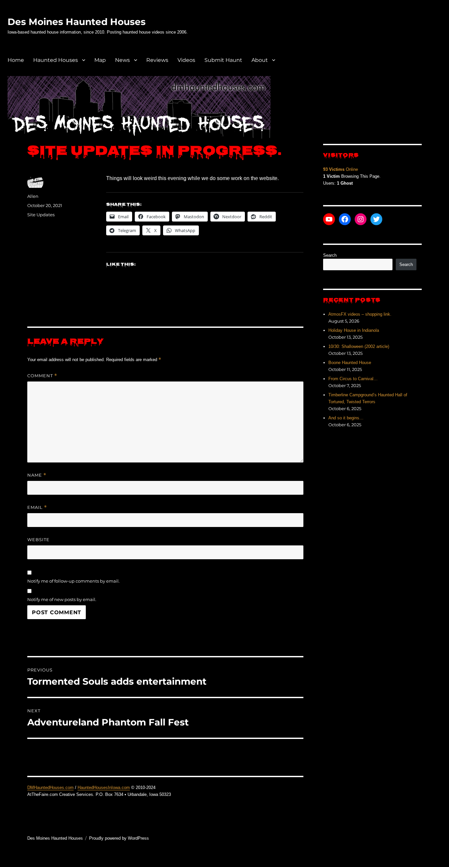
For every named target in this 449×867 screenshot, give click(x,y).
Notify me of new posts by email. (61, 599)
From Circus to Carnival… (353, 378)
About (259, 60)
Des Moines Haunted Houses (77, 21)
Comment (42, 376)
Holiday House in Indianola (353, 330)
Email (37, 507)
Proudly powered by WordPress (119, 838)
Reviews (157, 60)
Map (100, 60)
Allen (32, 196)
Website (38, 539)
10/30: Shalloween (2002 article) (358, 346)
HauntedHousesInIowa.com (104, 787)
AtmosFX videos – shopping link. (359, 314)
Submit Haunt (223, 60)
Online (340, 169)
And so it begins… (346, 417)
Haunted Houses (55, 60)
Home (16, 60)
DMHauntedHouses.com (50, 787)
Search (330, 255)
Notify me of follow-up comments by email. (73, 581)
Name (36, 475)
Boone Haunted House (349, 362)
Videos (186, 60)
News (122, 60)
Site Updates (41, 214)
